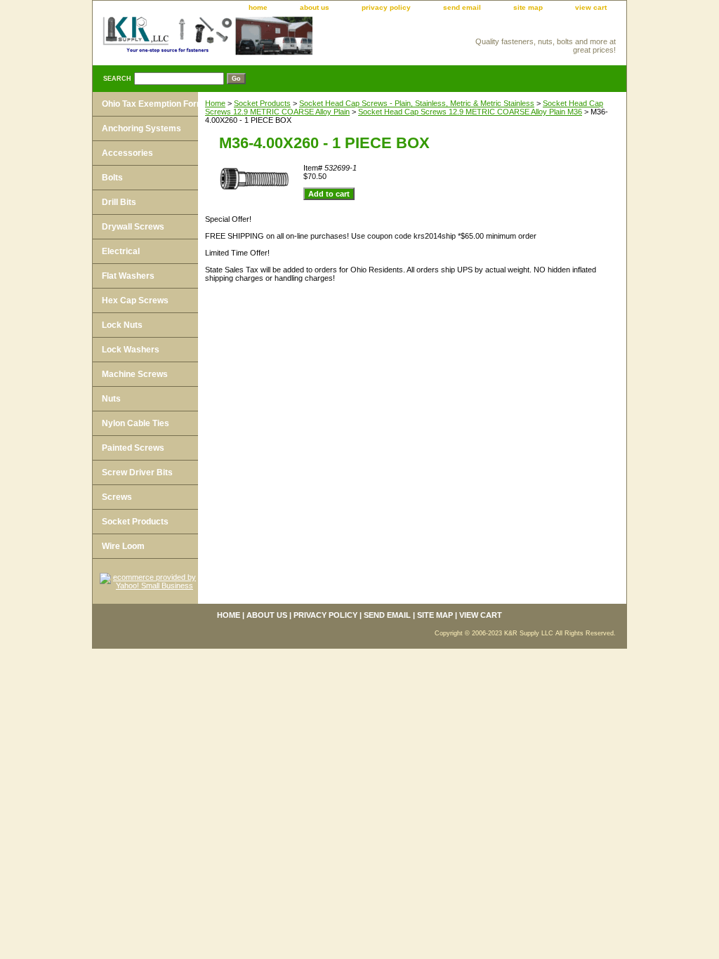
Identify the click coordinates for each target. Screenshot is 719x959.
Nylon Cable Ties (135, 423)
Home (215, 103)
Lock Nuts (122, 325)
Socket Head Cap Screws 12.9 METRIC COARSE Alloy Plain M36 (470, 111)
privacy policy (386, 7)
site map (528, 7)
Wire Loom (123, 546)
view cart (591, 7)
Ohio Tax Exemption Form (153, 104)
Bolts (112, 178)
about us (314, 7)
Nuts (111, 399)
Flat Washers (128, 276)
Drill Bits (119, 202)
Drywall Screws (133, 227)
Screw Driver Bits (137, 472)
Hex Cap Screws (135, 300)
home (258, 7)
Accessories (127, 153)
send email (462, 7)
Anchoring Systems (141, 128)
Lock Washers (130, 350)
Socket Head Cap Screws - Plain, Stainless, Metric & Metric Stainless (416, 103)
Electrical (121, 251)
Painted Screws (133, 448)
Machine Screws (135, 374)
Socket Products (262, 103)
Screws (117, 497)
